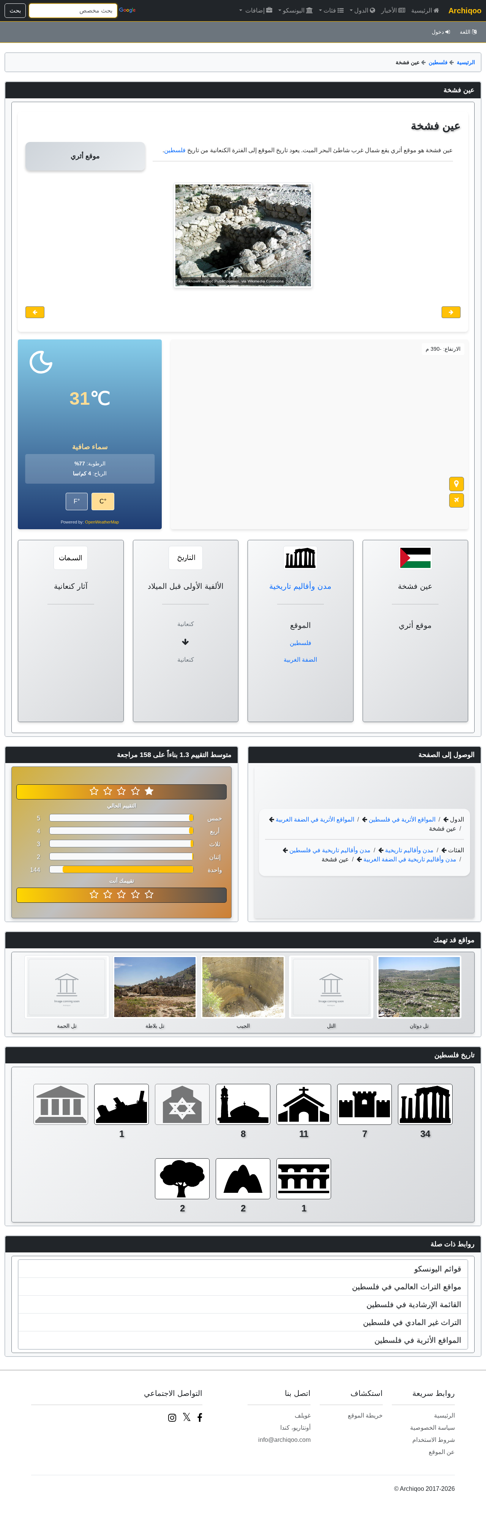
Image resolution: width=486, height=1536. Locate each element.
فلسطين (438, 62)
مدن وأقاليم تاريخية (300, 586)
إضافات (254, 10)
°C (102, 501)
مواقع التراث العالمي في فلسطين (406, 1286)
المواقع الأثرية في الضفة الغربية (314, 819)
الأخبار (389, 10)
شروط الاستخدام (433, 1440)
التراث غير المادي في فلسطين (412, 1322)
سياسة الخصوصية (432, 1427)
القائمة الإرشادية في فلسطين (413, 1304)
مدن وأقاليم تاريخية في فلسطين (329, 850)
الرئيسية (421, 10)
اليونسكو (294, 10)
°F (77, 501)
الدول (361, 10)
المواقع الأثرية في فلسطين (401, 819)
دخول (438, 32)
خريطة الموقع (365, 1415)
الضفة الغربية (300, 659)
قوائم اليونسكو (437, 1269)
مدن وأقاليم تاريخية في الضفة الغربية (409, 859)
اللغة (465, 32)
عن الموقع (442, 1452)
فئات (329, 10)
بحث (15, 10)
